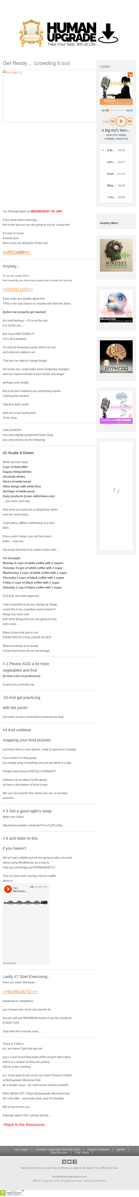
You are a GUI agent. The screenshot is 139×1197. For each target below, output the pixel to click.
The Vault (82, 1152)
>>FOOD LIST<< (18, 289)
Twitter (69, 1162)
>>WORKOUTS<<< (20, 991)
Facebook (75, 1162)
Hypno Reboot (98, 1149)
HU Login (21, 1149)
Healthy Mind (109, 223)
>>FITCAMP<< (16, 252)
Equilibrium (58, 1152)
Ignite (121, 1149)
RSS (64, 1162)
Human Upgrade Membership (58, 1149)
